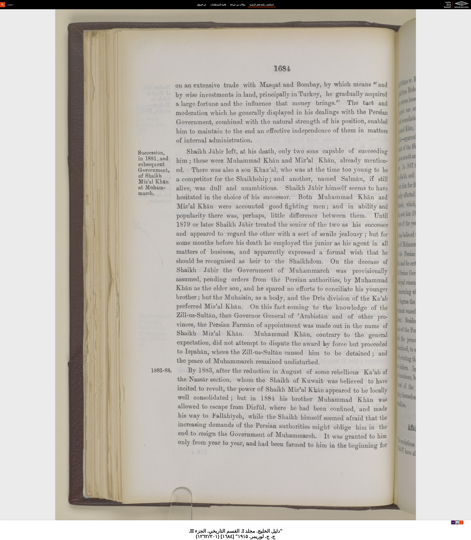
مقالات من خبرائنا (237, 4)
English (10, 5)
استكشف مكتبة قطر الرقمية (261, 4)
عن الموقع (201, 4)
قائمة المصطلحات (218, 4)
